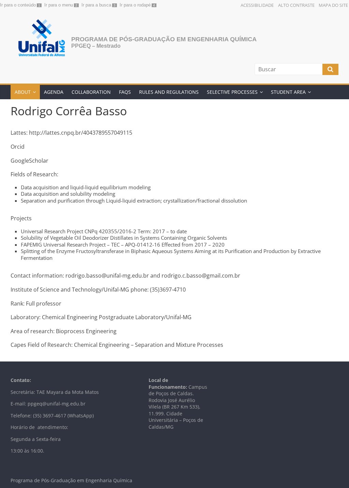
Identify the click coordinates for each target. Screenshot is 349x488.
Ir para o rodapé (135, 5)
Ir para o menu (58, 5)
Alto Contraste (296, 5)
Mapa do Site (333, 5)
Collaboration (91, 92)
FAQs (125, 92)
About (23, 92)
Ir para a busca (96, 5)
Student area (288, 92)
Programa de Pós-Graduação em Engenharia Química (164, 39)
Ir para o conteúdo (18, 5)
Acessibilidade (257, 5)
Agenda (53, 92)
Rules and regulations (169, 92)
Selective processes (232, 92)
